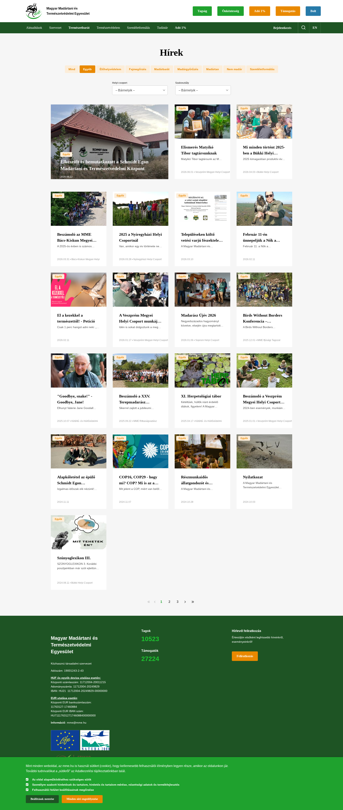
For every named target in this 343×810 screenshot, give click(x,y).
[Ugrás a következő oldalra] (185, 601)
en (315, 27)
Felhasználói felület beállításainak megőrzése (63, 789)
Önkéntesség (230, 11)
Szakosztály (182, 82)
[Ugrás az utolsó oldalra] (192, 601)
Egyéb (87, 69)
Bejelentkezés (282, 28)
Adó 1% (259, 11)
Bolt (313, 11)
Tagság (202, 11)
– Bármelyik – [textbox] (125, 90)
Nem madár (234, 69)
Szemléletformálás (262, 69)
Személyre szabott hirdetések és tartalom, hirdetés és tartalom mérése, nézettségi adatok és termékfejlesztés (105, 784)
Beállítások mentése (42, 799)
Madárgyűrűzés (187, 69)
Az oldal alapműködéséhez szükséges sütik (61, 779)
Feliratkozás (245, 656)
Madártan (212, 69)
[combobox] (140, 90)
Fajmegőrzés (137, 69)
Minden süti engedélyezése (82, 799)
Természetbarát (79, 27)
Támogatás (287, 11)
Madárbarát (162, 69)
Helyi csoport (119, 82)
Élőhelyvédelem (110, 69)
